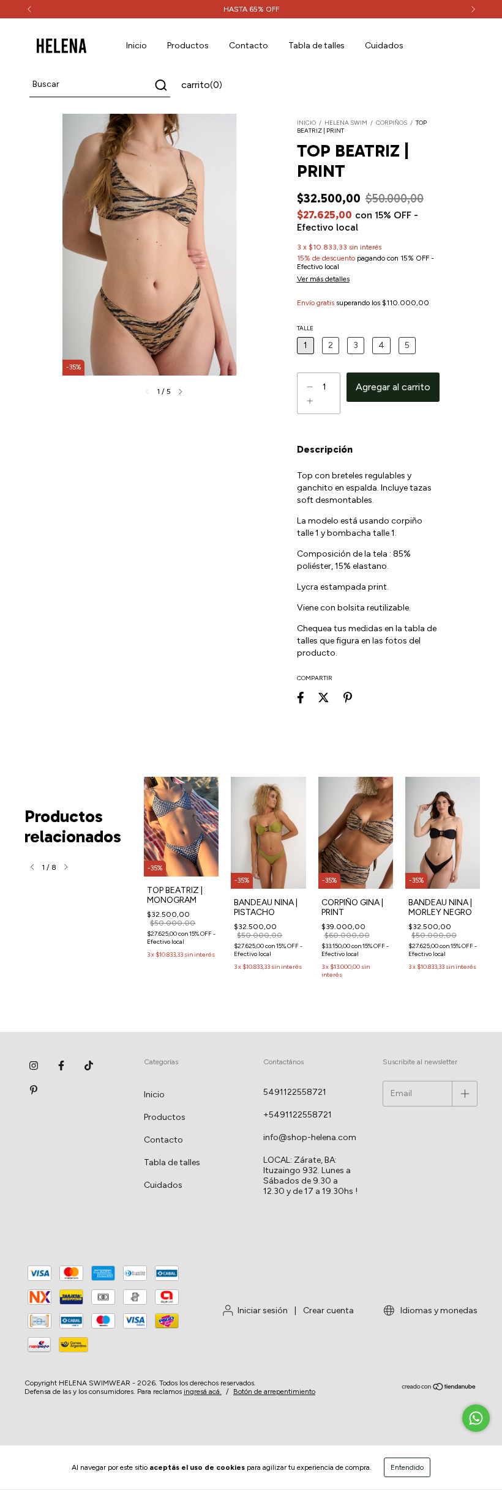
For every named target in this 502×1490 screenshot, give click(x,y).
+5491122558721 (297, 1115)
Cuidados (384, 45)
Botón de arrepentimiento (274, 1391)
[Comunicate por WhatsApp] (476, 1418)
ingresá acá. (203, 1391)
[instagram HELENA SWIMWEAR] (33, 1065)
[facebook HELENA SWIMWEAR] (61, 1065)
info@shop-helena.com (309, 1137)
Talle (305, 328)
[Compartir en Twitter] (323, 697)
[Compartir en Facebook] (300, 697)
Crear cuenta (328, 1310)
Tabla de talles (316, 45)
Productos (188, 45)
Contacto (248, 45)
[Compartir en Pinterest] (347, 697)
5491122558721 (294, 1092)
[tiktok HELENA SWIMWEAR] (89, 1065)
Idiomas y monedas (438, 1310)
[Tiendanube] (439, 1388)
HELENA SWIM (345, 123)
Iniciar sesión (263, 1310)
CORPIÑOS (391, 123)
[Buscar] (160, 85)
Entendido (407, 1467)
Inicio (136, 45)
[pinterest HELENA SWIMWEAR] (33, 1090)
